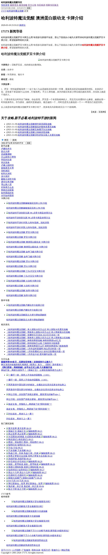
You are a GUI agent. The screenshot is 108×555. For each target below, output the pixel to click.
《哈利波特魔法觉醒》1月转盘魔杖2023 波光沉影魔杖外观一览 (35, 351)
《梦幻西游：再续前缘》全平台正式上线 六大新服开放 (26, 367)
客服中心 (55, 550)
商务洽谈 (36, 550)
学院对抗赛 (6, 160)
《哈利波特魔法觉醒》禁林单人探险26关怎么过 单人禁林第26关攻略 (38, 332)
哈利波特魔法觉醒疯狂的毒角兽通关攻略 (37, 127)
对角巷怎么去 (7, 187)
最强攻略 (23, 5)
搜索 (28, 8)
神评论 (22, 25)
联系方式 (46, 550)
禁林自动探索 (7, 190)
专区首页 (5, 5)
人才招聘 (16, 550)
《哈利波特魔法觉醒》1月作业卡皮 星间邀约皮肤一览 (31, 354)
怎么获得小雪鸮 (8, 157)
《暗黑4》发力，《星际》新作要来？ (45, 364)
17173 (3, 11)
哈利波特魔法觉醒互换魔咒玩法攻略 (35, 129)
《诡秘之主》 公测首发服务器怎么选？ (44, 370)
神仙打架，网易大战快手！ (13, 370)
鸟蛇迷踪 (5, 171)
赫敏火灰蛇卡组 (8, 179)
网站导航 (65, 550)
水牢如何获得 (7, 195)
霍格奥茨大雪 (7, 168)
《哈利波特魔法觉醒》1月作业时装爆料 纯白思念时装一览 (33, 349)
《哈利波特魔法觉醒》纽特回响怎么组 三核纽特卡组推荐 (33, 343)
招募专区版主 (52, 5)
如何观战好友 (7, 193)
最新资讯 (14, 5)
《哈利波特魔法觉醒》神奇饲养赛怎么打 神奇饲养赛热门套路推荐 (37, 346)
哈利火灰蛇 (6, 173)
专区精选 (41, 5)
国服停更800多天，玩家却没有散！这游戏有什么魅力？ (27, 362)
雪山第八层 (6, 184)
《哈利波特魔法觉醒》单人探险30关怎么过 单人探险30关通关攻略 (37, 329)
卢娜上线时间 (7, 165)
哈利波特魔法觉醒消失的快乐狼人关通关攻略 (39, 135)
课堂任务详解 (7, 182)
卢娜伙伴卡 (6, 149)
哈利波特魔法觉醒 (15, 11)
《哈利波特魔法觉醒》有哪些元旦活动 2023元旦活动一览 (33, 335)
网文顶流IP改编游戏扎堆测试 (14, 364)
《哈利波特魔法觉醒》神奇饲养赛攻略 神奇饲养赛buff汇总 (33, 340)
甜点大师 (5, 151)
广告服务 (26, 550)
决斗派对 (5, 176)
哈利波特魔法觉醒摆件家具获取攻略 (35, 124)
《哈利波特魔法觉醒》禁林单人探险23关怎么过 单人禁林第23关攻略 (38, 338)
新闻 (14, 140)
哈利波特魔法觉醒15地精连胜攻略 (34, 132)
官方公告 (32, 5)
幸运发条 (5, 162)
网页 (6, 140)
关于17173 (6, 550)
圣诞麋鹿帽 (6, 154)
